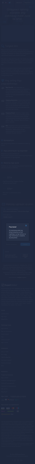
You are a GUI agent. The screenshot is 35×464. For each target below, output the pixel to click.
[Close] (26, 226)
